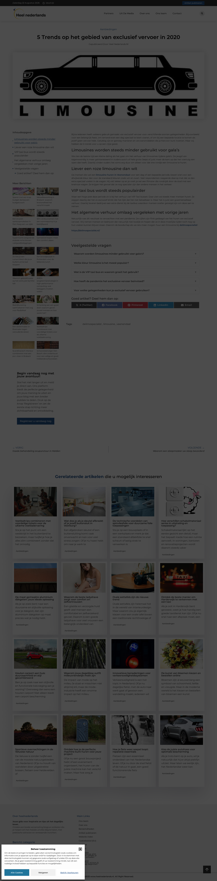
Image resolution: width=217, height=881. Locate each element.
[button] (80, 849)
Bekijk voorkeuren (69, 872)
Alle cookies (17, 872)
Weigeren (43, 872)
